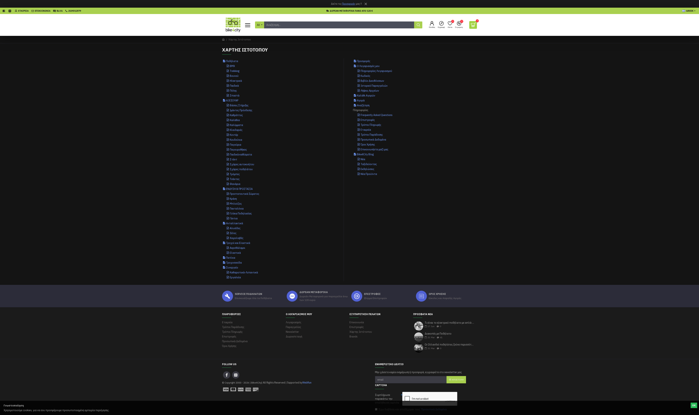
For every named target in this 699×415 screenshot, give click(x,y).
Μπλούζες (236, 203)
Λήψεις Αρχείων (370, 90)
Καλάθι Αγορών (366, 95)
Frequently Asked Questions (376, 115)
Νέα (363, 159)
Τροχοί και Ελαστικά (238, 243)
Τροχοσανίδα (234, 262)
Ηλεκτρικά (236, 80)
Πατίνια (230, 257)
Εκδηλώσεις (367, 169)
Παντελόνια (237, 208)
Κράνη (233, 198)
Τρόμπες (235, 174)
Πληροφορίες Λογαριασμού (376, 71)
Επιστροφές (368, 120)
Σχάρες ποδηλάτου (241, 169)
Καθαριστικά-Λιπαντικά (244, 272)
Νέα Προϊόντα (369, 174)
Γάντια (234, 218)
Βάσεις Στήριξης (239, 105)
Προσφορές (348, 3)
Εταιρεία (366, 129)
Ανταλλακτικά (234, 223)
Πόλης (233, 90)
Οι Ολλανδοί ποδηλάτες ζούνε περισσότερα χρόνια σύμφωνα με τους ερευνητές (450, 344)
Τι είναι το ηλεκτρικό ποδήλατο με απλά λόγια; (450, 322)
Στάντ (233, 159)
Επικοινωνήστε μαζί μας (374, 149)
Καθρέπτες (236, 115)
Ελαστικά (235, 252)
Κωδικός (365, 76)
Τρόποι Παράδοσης (372, 134)
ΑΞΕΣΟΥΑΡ (232, 100)
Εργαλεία (235, 277)
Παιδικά (234, 85)
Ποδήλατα (232, 61)
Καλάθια (235, 120)
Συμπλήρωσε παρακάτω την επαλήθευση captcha (387, 398)
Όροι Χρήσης (368, 144)
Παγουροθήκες (238, 149)
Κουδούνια (236, 139)
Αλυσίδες (235, 228)
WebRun (306, 382)
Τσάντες (235, 179)
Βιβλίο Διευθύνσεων (372, 80)
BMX (232, 66)
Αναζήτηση (363, 105)
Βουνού (234, 76)
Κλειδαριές (236, 130)
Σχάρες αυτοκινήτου (242, 164)
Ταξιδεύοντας (369, 164)
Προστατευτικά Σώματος (244, 193)
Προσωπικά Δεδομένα (373, 139)
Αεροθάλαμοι (237, 248)
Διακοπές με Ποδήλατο (438, 333)
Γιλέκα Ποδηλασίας (241, 213)
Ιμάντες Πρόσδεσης (241, 110)
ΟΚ (694, 405)
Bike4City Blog (365, 154)
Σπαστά (234, 95)
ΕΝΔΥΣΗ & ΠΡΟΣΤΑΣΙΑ (239, 189)
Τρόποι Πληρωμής (371, 125)
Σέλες (233, 233)
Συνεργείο (232, 267)
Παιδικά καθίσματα (241, 154)
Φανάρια (235, 184)
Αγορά (361, 100)
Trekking (235, 71)
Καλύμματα (236, 125)
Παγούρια (235, 144)
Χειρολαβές (236, 238)
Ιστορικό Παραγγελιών (374, 85)
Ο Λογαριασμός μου (368, 66)
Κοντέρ (234, 135)
